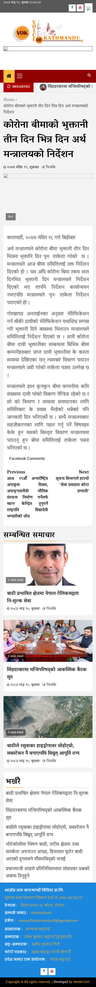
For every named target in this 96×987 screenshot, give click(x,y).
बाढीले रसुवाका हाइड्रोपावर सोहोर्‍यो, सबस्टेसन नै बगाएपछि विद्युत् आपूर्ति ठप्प (43, 749)
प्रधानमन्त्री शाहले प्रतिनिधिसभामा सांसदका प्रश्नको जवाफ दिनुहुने (47, 872)
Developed (61, 982)
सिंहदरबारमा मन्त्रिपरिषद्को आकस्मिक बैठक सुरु (47, 673)
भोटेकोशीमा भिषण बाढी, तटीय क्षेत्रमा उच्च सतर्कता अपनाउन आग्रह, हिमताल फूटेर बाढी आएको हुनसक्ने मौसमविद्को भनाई (44, 852)
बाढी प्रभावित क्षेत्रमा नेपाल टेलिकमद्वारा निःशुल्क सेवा (43, 597)
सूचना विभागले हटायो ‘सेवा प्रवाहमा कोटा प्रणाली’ (72, 482)
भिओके (50, 167)
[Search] (89, 75)
